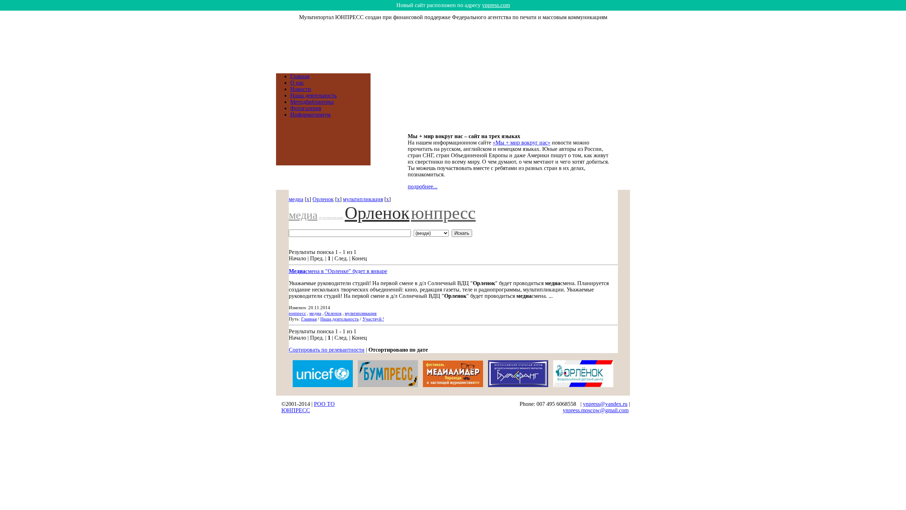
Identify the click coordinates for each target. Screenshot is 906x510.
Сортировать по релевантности (327, 350)
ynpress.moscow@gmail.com (596, 410)
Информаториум (310, 115)
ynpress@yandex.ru (605, 404)
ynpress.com (496, 5)
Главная (299, 76)
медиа (296, 199)
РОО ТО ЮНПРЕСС (308, 407)
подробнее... (422, 186)
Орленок (323, 199)
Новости (300, 89)
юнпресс (443, 213)
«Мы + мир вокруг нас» (521, 143)
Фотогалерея (305, 108)
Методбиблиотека (312, 102)
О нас (297, 83)
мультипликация (363, 199)
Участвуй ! (373, 319)
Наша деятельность (313, 95)
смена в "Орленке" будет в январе (338, 271)
